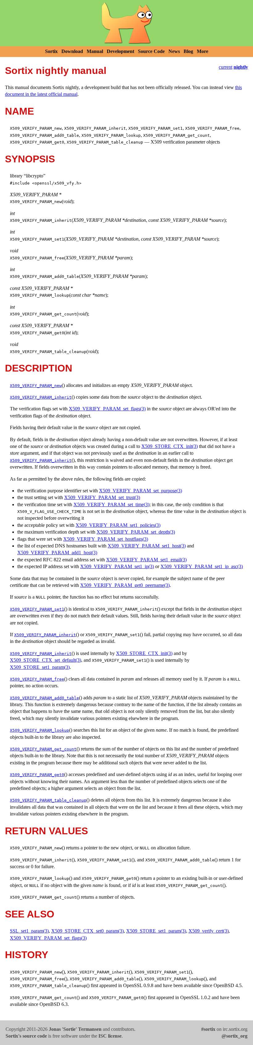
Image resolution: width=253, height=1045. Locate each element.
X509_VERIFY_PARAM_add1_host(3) (57, 552)
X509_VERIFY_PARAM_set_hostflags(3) (105, 539)
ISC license (110, 1036)
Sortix (51, 51)
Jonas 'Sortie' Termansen (75, 1029)
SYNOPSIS (30, 159)
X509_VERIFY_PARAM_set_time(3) (111, 504)
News (174, 51)
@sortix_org (234, 1036)
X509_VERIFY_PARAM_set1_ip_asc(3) (201, 566)
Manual (95, 51)
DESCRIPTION (38, 368)
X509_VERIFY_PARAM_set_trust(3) (102, 497)
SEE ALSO (29, 914)
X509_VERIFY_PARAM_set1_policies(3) (118, 525)
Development (120, 51)
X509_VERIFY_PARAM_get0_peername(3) (125, 585)
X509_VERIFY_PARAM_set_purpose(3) (140, 490)
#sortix (208, 1029)
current (225, 67)
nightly (241, 67)
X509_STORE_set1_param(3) (40, 667)
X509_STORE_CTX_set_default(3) (45, 660)
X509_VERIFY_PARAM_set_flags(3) (107, 408)
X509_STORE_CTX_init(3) (169, 446)
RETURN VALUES (46, 830)
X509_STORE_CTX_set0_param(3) (87, 930)
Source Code (151, 51)
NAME (19, 111)
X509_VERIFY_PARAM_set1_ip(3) (117, 566)
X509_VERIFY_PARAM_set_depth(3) (136, 532)
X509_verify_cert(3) (209, 930)
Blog (188, 51)
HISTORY (26, 954)
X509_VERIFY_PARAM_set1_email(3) (146, 559)
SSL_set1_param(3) (29, 930)
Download (72, 51)
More (202, 51)
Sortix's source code (26, 1036)
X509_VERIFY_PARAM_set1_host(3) (147, 545)
